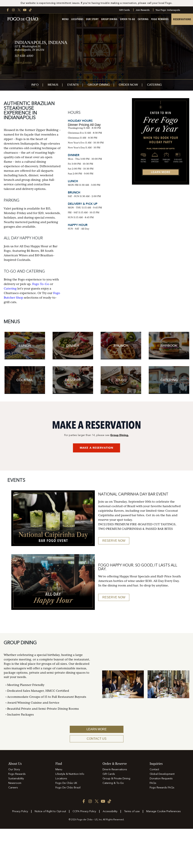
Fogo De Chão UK (66, 783)
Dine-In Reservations (115, 769)
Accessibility (110, 811)
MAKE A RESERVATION (96, 447)
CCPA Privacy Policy (84, 811)
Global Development (162, 774)
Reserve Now (113, 597)
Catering (143, 19)
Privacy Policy (20, 811)
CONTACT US (96, 738)
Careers (13, 787)
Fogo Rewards (160, 19)
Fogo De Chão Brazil (67, 787)
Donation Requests (161, 778)
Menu (65, 19)
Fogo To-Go (40, 284)
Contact (154, 769)
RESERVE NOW (113, 540)
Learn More (97, 729)
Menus (53, 85)
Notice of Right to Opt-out (50, 811)
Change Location (23, 62)
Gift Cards (124, 10)
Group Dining (109, 19)
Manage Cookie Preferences (163, 811)
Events (73, 85)
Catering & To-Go (113, 783)
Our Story (92, 19)
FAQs (153, 783)
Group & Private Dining (116, 778)
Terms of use (132, 811)
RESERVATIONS (182, 19)
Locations (77, 19)
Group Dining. (119, 435)
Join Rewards (142, 10)
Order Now (128, 85)
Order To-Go (127, 19)
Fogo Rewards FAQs (162, 787)
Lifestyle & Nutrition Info (69, 774)
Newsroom (14, 783)
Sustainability (16, 778)
